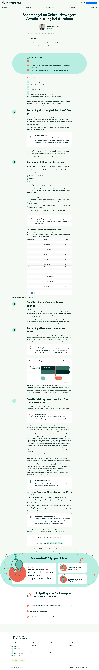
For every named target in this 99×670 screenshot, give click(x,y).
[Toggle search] (82, 2)
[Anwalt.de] (51, 29)
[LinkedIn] (49, 29)
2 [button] (33, 292)
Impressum (71, 645)
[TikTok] (20, 667)
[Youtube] (22, 667)
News (31, 654)
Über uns (51, 645)
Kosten (71, 2)
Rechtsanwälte (77, 2)
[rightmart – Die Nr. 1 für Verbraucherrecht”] (12, 2)
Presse (51, 650)
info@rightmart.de (17, 650)
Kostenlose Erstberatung (91, 2)
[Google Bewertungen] (18, 660)
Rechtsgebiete (33, 650)
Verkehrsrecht (42, 548)
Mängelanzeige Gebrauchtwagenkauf (35, 455)
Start (35, 548)
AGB (69, 652)
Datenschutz (71, 647)
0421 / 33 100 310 (17, 648)
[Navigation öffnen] (84, 2)
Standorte (51, 647)
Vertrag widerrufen (72, 650)
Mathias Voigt (56, 25)
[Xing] (47, 29)
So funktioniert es (65, 2)
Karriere (51, 652)
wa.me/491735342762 (18, 653)
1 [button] (31, 292)
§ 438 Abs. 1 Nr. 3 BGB (66, 310)
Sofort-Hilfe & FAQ (17, 655)
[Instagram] (12, 667)
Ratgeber (32, 652)
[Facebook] (14, 667)
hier (32, 297)
